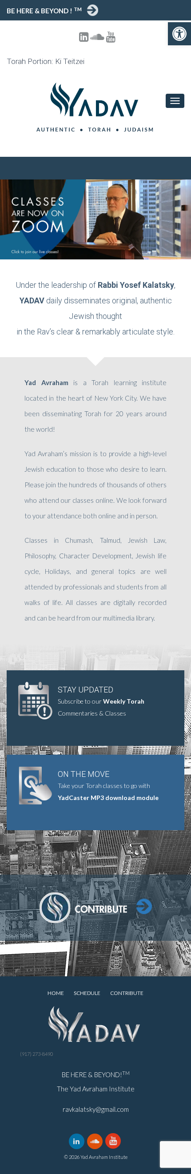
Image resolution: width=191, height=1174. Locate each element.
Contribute (126, 993)
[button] (179, 33)
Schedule (87, 993)
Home (56, 993)
